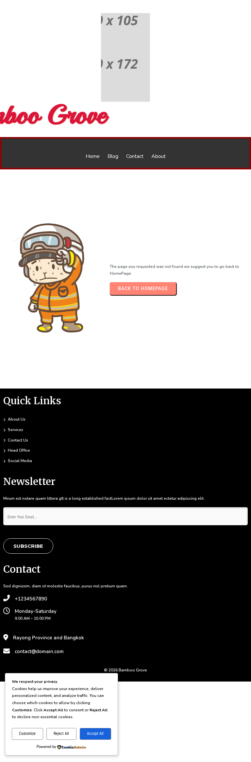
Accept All (95, 733)
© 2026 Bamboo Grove (125, 670)
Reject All (61, 733)
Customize (27, 733)
